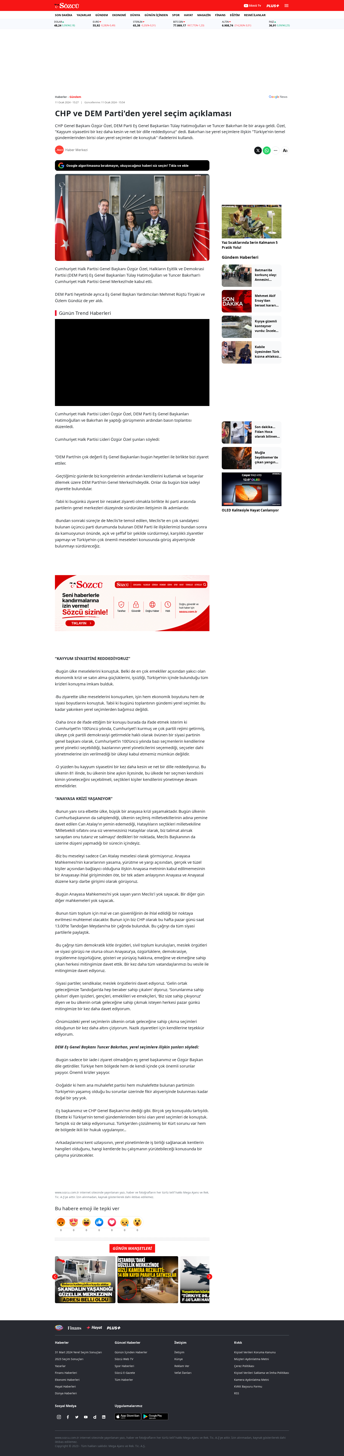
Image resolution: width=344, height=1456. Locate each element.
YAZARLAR (84, 15)
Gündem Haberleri (240, 257)
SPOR (176, 15)
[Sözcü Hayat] (94, 1327)
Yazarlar (60, 1366)
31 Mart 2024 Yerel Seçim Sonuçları (78, 1352)
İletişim (179, 1352)
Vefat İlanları (183, 1373)
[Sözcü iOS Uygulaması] (128, 1416)
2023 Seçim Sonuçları (69, 1359)
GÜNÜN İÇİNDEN (156, 15)
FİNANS (220, 15)
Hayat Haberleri (65, 1386)
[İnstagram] (59, 1417)
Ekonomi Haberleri (67, 1380)
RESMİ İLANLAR (255, 15)
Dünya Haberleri (66, 1393)
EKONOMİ (119, 15)
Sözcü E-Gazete (125, 1373)
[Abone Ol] (278, 97)
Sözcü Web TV (124, 1359)
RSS (236, 1393)
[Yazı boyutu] (285, 150)
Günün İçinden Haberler (131, 1352)
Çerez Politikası (244, 1366)
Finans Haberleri (66, 1373)
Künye (178, 1359)
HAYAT (188, 15)
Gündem (75, 97)
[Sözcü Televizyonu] (59, 1327)
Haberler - (62, 97)
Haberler (62, 1342)
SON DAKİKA (63, 15)
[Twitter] (77, 1417)
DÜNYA (135, 15)
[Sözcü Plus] (113, 1327)
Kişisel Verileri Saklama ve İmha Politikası (261, 1373)
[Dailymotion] (95, 1417)
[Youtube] (86, 1417)
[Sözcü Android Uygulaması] (155, 1416)
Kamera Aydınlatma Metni (251, 1380)
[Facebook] (68, 1417)
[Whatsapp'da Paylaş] (267, 150)
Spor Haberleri (124, 1366)
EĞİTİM (235, 15)
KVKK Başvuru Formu (248, 1386)
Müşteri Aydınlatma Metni (251, 1359)
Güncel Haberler (127, 1342)
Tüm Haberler (124, 1380)
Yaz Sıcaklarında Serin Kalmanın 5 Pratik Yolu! (250, 245)
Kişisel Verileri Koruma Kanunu (255, 1352)
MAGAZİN (204, 15)
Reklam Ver (181, 1366)
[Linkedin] (104, 1417)
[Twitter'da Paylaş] (258, 150)
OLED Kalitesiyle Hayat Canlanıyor (250, 510)
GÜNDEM (101, 15)
